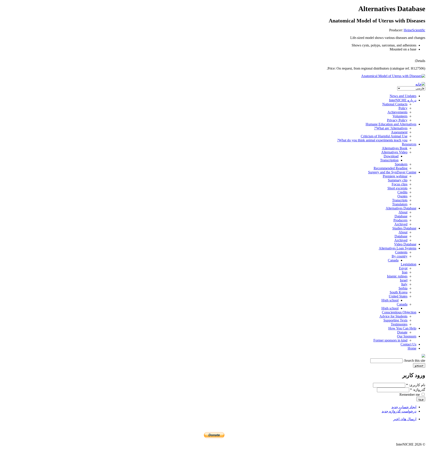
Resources (409, 144)
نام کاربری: (415, 385)
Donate (402, 332)
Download (391, 156)
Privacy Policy (397, 120)
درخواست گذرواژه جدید (399, 411)
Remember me (410, 394)
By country (399, 256)
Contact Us (408, 344)
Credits (402, 192)
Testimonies (399, 324)
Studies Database (404, 228)
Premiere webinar (395, 176)
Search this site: (414, 360)
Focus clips (399, 184)
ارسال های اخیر (404, 419)
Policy (403, 108)
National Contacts (394, 104)
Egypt (403, 268)
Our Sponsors (406, 336)
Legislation (408, 264)
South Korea (398, 292)
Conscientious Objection (399, 312)
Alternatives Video (394, 152)
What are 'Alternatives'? (390, 128)
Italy (404, 284)
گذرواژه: (417, 390)
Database (401, 216)
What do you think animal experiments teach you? (372, 140)
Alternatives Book (394, 148)
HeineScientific (414, 30)
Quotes (402, 196)
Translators (399, 204)
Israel (403, 280)
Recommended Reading (390, 168)
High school (390, 300)
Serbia (403, 288)
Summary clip (397, 180)
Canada (393, 260)
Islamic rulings (397, 276)
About (403, 212)
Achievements (397, 112)
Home (412, 348)
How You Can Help (402, 328)
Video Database (405, 244)
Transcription (389, 160)
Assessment (399, 132)
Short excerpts (397, 188)
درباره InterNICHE (402, 100)
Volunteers (400, 116)
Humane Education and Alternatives (391, 124)
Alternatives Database (401, 208)
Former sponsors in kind (390, 340)
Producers (400, 220)
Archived (400, 224)
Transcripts (399, 200)
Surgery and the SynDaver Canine (392, 172)
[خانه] (420, 84)
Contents (401, 252)
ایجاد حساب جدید (403, 407)
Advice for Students (393, 316)
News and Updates (403, 96)
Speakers (401, 164)
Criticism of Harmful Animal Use (384, 136)
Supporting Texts (395, 320)
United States (398, 296)
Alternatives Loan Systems (397, 248)
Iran (404, 272)
